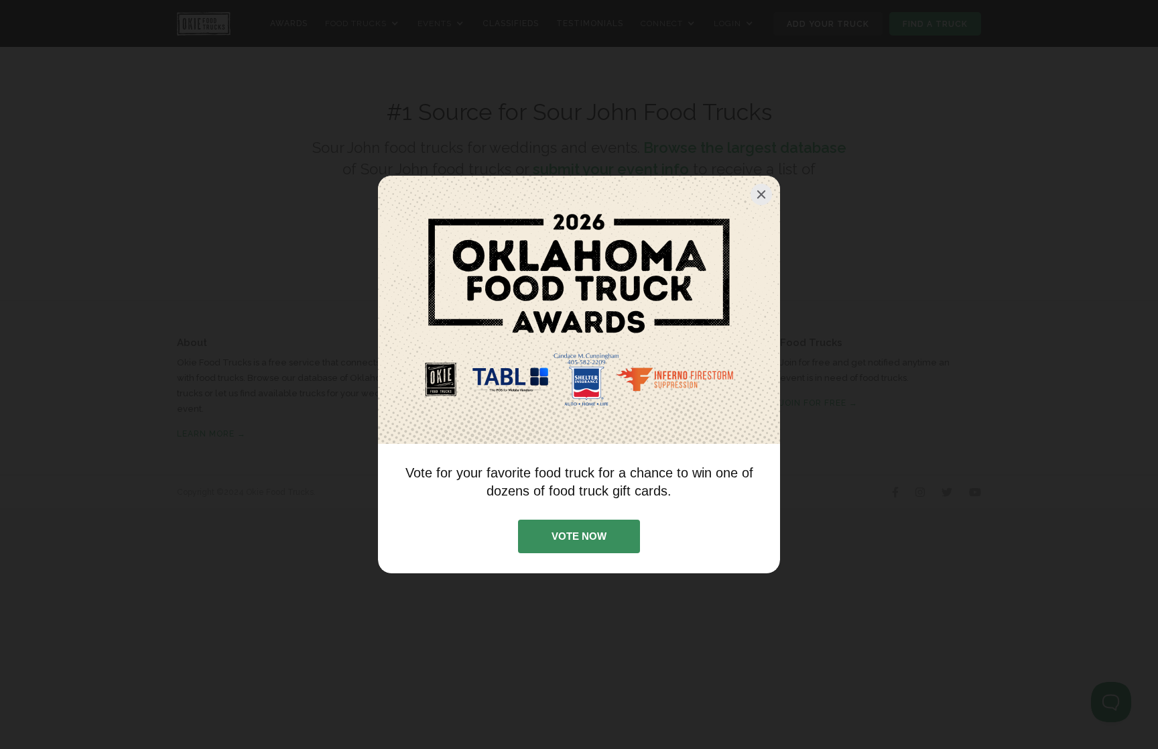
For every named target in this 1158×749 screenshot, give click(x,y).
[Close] (761, 194)
